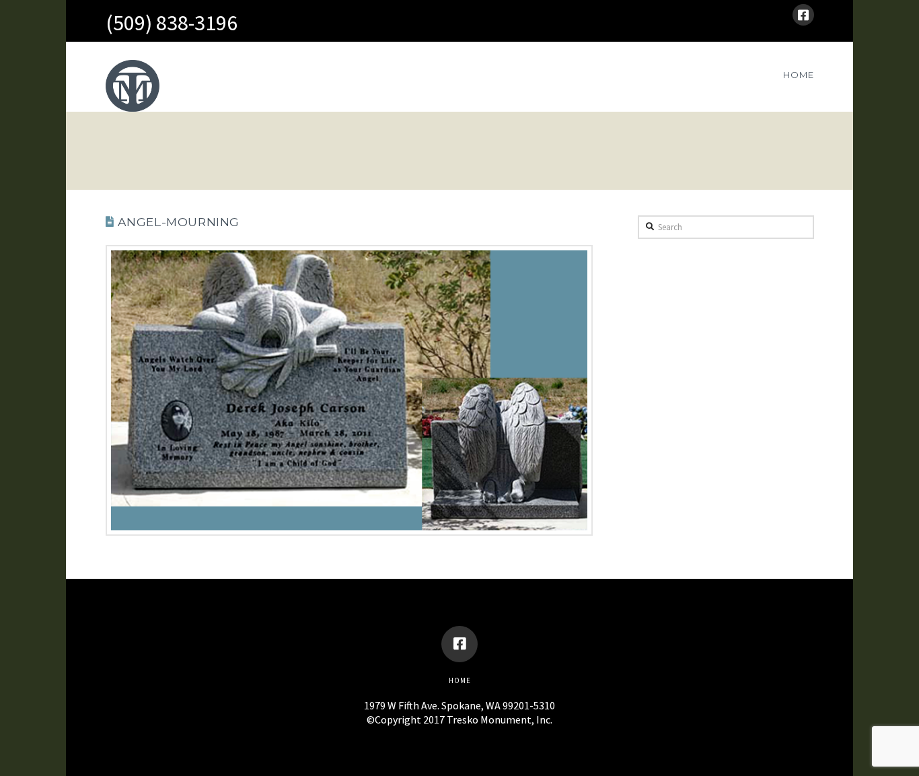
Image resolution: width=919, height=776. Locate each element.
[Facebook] (803, 15)
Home (460, 680)
